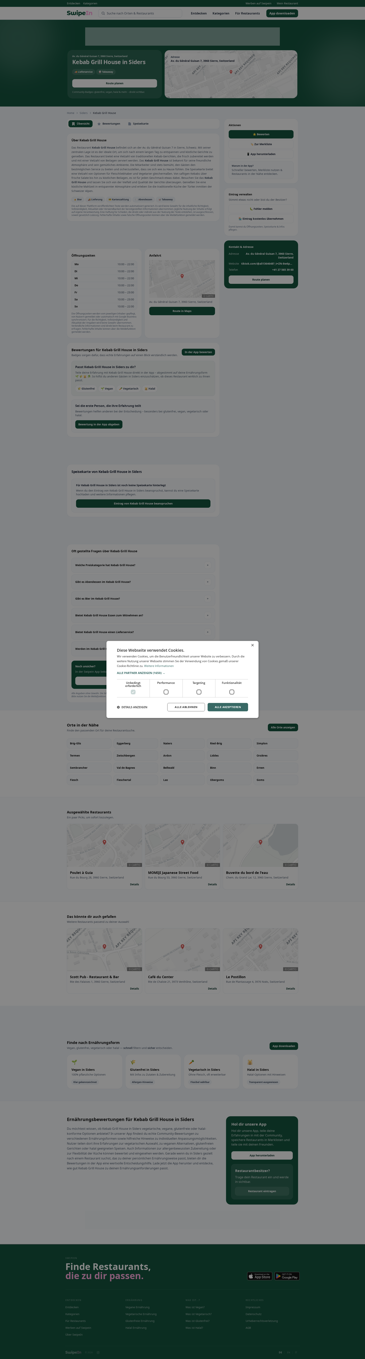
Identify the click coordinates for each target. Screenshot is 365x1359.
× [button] (252, 645)
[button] (182, 673)
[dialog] (182, 679)
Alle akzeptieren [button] (228, 707)
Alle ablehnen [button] (186, 707)
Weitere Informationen (159, 666)
